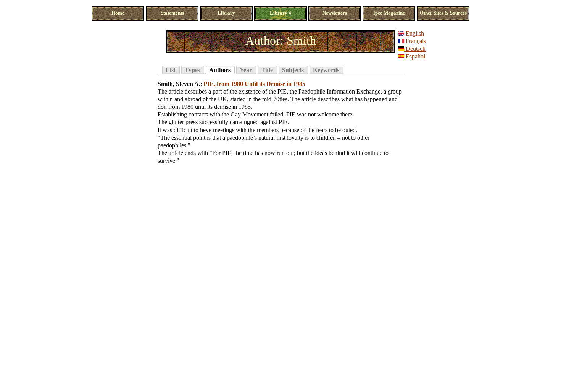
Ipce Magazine (389, 13)
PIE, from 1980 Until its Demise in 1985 (254, 84)
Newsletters (334, 13)
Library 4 (280, 13)
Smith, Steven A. (179, 84)
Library (226, 13)
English (414, 33)
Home (117, 13)
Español (414, 56)
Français (415, 41)
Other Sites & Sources (443, 13)
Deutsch (415, 48)
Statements (172, 13)
